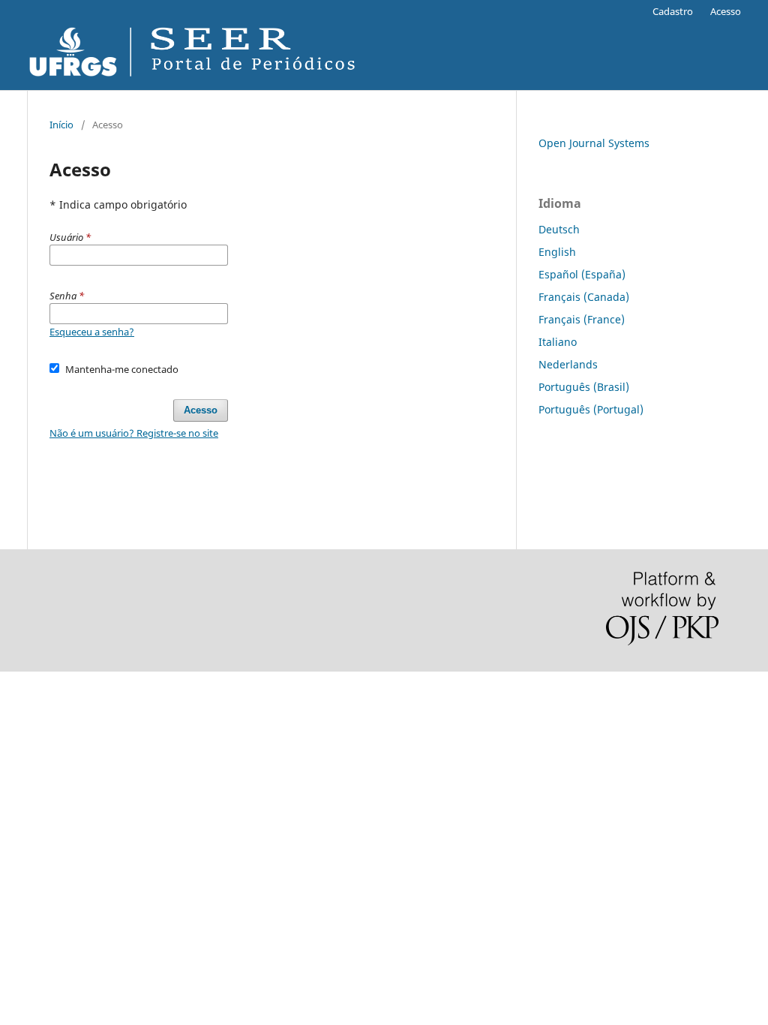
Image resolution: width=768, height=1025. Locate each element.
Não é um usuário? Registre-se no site (134, 433)
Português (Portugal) (591, 409)
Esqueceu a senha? (92, 331)
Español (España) (582, 274)
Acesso (725, 11)
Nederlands (568, 364)
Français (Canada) (583, 297)
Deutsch (559, 229)
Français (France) (581, 319)
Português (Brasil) (583, 387)
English (557, 252)
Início (62, 124)
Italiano (557, 342)
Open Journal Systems (594, 143)
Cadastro (672, 11)
